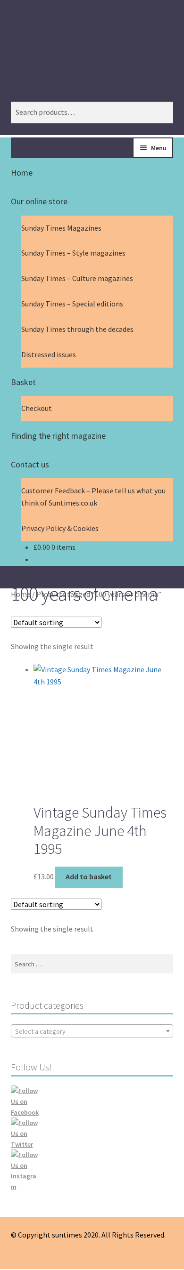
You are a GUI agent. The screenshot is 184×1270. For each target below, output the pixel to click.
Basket (23, 382)
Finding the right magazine (58, 435)
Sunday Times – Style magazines (73, 252)
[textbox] (92, 1031)
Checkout (36, 408)
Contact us (30, 464)
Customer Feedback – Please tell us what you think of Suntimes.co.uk (93, 496)
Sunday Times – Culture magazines (77, 278)
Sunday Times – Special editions (72, 303)
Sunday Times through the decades (77, 329)
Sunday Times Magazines (61, 228)
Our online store (39, 201)
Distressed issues (48, 354)
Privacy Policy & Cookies (60, 528)
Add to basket (89, 876)
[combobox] (92, 1030)
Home (22, 172)
